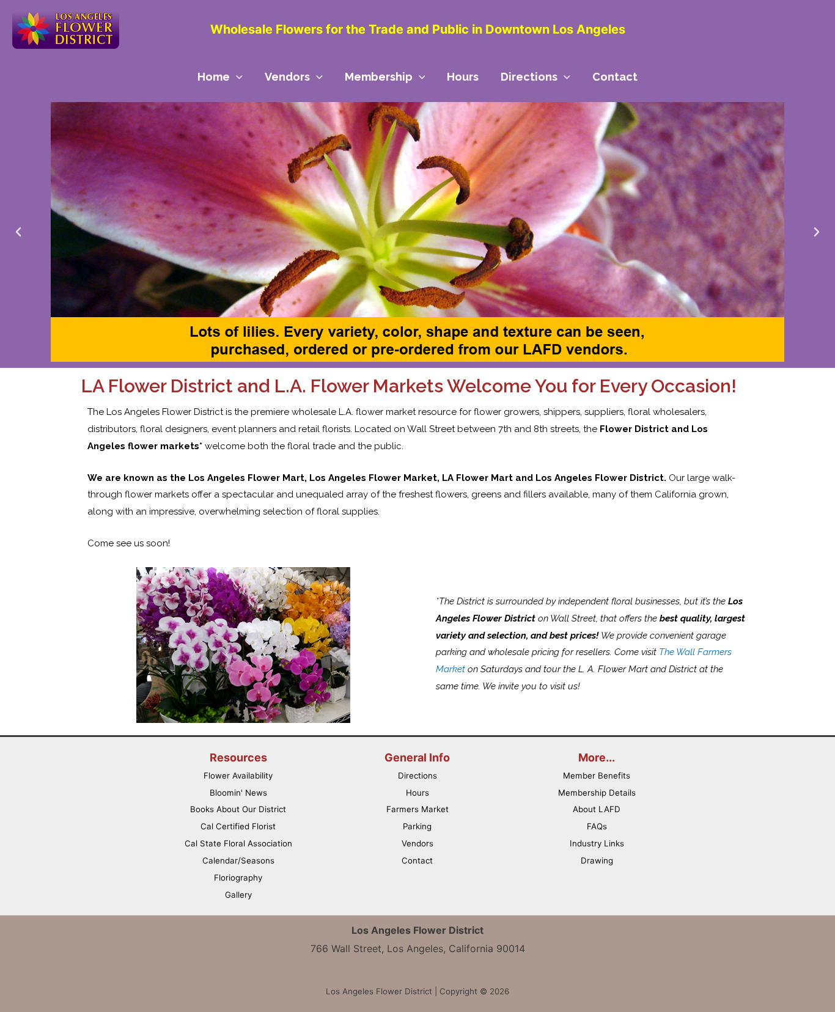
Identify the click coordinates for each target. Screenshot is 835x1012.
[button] (18, 232)
